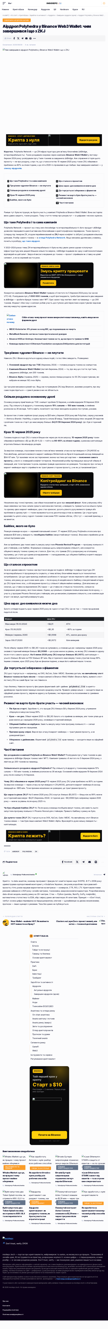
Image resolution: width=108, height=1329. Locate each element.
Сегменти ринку (38, 1042)
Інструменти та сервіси (41, 1055)
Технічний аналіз (40, 1038)
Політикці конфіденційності (68, 1279)
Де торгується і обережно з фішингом (77, 190)
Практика (35, 962)
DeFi (34, 966)
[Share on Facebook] (14, 38)
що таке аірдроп (31, 241)
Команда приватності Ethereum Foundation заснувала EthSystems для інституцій (49, 344)
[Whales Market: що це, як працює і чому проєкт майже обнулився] (14, 1162)
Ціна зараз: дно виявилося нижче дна (77, 186)
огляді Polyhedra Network (52, 237)
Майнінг (35, 998)
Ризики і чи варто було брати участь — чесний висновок (76, 196)
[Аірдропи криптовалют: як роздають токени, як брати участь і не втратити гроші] (41, 1197)
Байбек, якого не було (20, 200)
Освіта (34, 942)
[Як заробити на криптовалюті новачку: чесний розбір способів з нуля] (93, 1197)
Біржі (34, 970)
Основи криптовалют (42, 958)
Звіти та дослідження (42, 1026)
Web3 (35, 1050)
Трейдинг (36, 978)
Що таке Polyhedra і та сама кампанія (28, 181)
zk (36, 851)
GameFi (35, 1047)
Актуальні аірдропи (43, 990)
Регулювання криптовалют (43, 1059)
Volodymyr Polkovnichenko (24, 875)
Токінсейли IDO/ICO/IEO (42, 1006)
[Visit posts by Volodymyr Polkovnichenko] (6, 874)
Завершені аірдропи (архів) (16, 20)
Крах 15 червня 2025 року (22, 195)
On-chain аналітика (41, 1015)
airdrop (15, 851)
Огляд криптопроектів (42, 1030)
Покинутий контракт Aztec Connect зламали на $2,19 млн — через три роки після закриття (67, 1213)
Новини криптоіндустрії (65, 1167)
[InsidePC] (54, 3)
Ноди (34, 1002)
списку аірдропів (13, 168)
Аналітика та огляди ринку (43, 1011)
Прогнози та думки (41, 1034)
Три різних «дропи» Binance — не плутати (30, 186)
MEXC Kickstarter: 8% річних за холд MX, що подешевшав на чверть (42, 329)
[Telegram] (104, 875)
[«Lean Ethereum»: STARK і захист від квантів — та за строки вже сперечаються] (93, 1162)
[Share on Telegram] (22, 38)
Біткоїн (35, 946)
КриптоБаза (41, 936)
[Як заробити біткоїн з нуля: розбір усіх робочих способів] (41, 1162)
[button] (5, 3)
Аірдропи (36, 986)
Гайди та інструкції (41, 950)
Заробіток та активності (42, 982)
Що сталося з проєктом (70, 181)
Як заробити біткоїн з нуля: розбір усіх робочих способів (39, 1175)
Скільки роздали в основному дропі (27, 190)
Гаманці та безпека (41, 954)
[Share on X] (18, 38)
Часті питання (66, 203)
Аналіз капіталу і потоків (43, 1019)
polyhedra (27, 851)
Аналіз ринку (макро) (41, 1022)
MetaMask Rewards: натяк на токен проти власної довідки (38, 334)
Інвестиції (36, 974)
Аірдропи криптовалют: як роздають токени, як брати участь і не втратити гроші (39, 1213)
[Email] (26, 38)
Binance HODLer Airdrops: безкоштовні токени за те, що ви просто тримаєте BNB (49, 339)
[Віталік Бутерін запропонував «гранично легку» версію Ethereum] (67, 1162)
